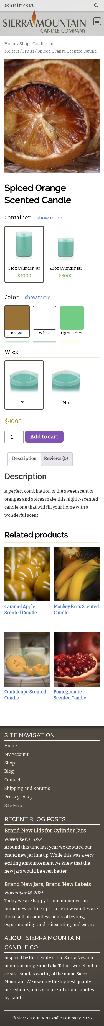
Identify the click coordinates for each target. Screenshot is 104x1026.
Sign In (10, 5)
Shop (24, 43)
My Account (16, 754)
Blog (9, 771)
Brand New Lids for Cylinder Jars (45, 831)
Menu (97, 21)
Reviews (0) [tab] (56, 458)
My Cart (26, 5)
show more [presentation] (49, 218)
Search (96, 5)
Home (10, 43)
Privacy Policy (18, 797)
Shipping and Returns (27, 788)
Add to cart (44, 436)
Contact (12, 779)
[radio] (24, 254)
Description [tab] (24, 458)
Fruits (28, 51)
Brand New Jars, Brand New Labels (47, 884)
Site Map (13, 805)
